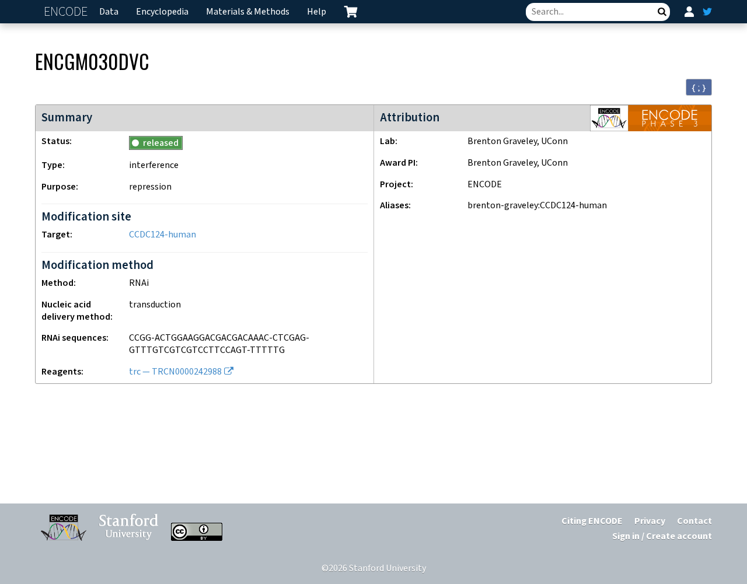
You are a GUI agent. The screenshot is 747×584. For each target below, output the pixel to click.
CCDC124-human (162, 235)
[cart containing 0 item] (350, 11)
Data (108, 12)
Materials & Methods (247, 12)
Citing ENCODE (592, 521)
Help (316, 12)
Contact (694, 521)
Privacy (649, 521)
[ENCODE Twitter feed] (707, 11)
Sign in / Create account (662, 536)
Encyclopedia (162, 12)
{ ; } (699, 87)
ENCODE (67, 12)
